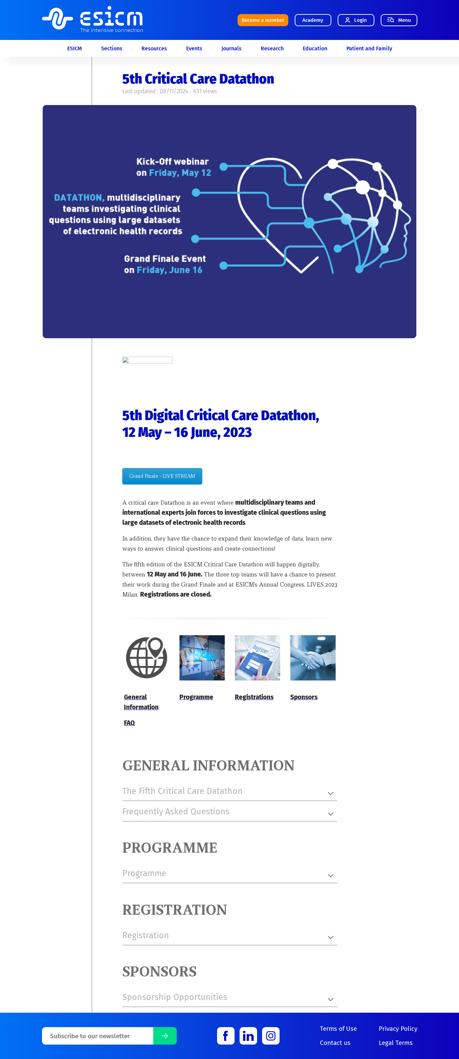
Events (194, 48)
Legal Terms (396, 1043)
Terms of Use (338, 1028)
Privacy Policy (398, 1028)
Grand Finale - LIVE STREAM (162, 476)
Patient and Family (369, 48)
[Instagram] (271, 1036)
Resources (154, 48)
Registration (145, 935)
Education (315, 48)
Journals (231, 48)
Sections (111, 48)
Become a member (263, 20)
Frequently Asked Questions (176, 812)
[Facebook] (226, 1036)
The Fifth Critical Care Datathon (182, 791)
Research (272, 48)
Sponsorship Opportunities (174, 997)
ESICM (74, 48)
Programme (144, 873)
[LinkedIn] (248, 1036)
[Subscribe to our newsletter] (165, 1036)
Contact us (335, 1043)
